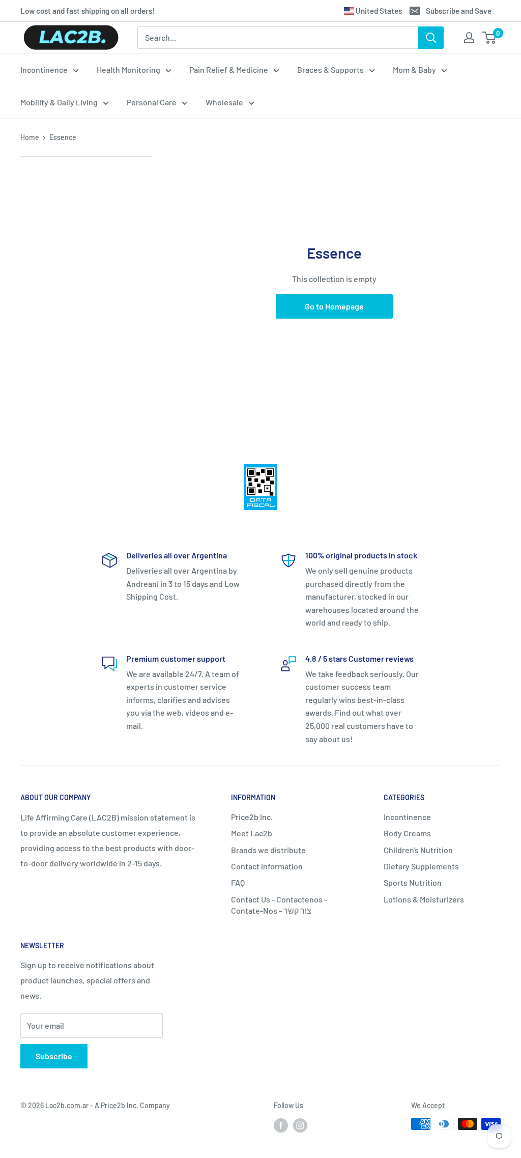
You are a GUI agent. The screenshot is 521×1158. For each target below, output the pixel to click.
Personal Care (152, 102)
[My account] (469, 37)
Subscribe (54, 1056)
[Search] (431, 37)
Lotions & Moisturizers (424, 899)
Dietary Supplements (421, 866)
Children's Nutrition (418, 850)
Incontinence (44, 69)
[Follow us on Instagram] (300, 1125)
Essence (62, 137)
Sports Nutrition (413, 882)
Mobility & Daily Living (59, 102)
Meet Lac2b (251, 833)
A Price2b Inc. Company (132, 1105)
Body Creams (407, 833)
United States (378, 10)
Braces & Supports (330, 69)
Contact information (267, 866)
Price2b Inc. (252, 817)
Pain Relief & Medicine (228, 69)
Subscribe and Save (458, 10)
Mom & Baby (414, 69)
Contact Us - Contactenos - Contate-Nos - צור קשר (279, 904)
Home (29, 137)
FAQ (238, 882)
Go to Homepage (334, 306)
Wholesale (224, 102)
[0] (489, 38)
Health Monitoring (128, 69)
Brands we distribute (268, 850)
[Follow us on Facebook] (281, 1125)
